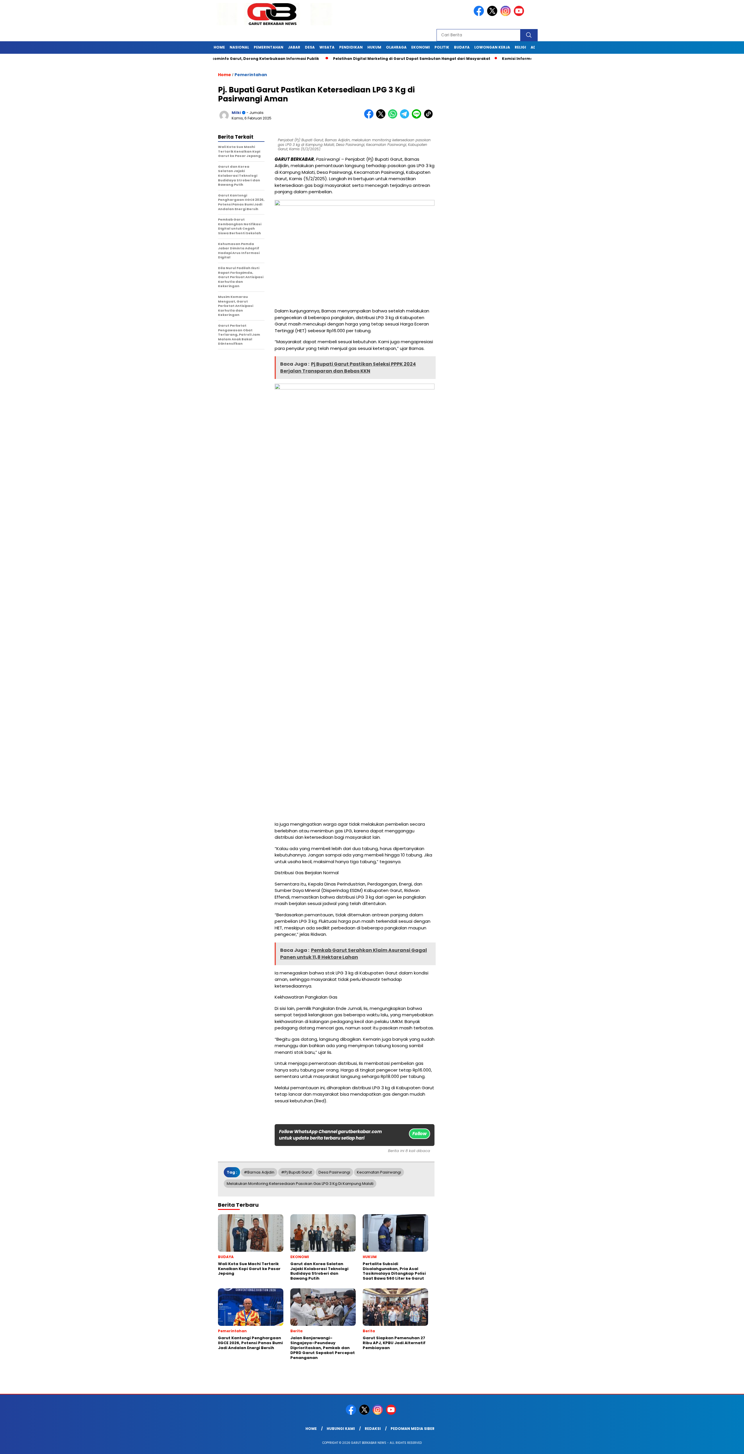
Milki (236, 112)
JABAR (294, 47)
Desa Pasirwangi (334, 1172)
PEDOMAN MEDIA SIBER (412, 1428)
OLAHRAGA (396, 47)
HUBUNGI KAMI (341, 1428)
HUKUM (374, 47)
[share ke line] (418, 117)
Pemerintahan (251, 75)
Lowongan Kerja (492, 47)
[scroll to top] (717, 1445)
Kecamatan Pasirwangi (379, 1172)
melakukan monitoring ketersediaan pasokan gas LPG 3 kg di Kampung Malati (300, 1183)
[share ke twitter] (382, 117)
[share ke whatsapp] (394, 117)
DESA (310, 47)
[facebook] (480, 14)
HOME (219, 47)
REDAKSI (373, 1428)
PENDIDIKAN (351, 47)
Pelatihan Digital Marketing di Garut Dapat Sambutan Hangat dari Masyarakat (373, 58)
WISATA (327, 47)
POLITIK (441, 47)
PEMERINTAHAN (268, 47)
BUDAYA (462, 47)
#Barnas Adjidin (259, 1172)
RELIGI (520, 47)
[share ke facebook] (370, 117)
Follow (419, 1134)
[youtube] (520, 14)
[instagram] (506, 14)
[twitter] (493, 14)
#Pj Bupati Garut (296, 1172)
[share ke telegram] (406, 117)
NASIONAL (239, 47)
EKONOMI (420, 47)
